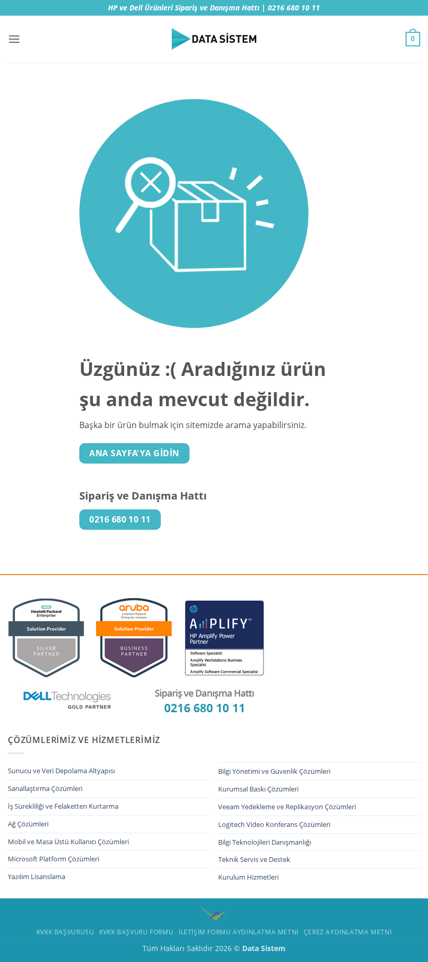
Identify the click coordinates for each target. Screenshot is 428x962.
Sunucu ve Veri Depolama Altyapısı (61, 770)
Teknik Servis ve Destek (254, 859)
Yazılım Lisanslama (36, 876)
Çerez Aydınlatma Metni (347, 932)
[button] (14, 39)
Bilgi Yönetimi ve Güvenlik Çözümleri (274, 771)
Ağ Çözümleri (28, 824)
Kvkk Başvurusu (65, 932)
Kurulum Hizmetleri (248, 877)
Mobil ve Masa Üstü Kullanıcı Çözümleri (68, 841)
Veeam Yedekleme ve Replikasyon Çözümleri (287, 806)
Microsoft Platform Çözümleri (53, 858)
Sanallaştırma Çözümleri (45, 788)
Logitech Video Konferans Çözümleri (274, 824)
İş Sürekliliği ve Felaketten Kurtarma (63, 806)
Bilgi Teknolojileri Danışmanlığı (264, 842)
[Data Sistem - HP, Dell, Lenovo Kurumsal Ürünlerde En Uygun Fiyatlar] (214, 39)
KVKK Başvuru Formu (136, 932)
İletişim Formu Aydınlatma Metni (239, 932)
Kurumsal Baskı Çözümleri (258, 789)
